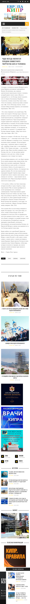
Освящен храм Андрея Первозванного (15, 343)
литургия (22, 258)
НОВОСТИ (15, 28)
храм (9, 258)
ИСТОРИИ (11, 475)
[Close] (7, 569)
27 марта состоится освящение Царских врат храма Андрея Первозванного (15, 309)
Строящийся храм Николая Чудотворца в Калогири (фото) (15, 377)
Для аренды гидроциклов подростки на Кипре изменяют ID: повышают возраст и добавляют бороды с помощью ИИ (18, 490)
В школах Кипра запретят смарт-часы (22, 585)
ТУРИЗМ (12, 380)
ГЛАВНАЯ (7, 28)
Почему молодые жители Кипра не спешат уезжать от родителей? (18, 481)
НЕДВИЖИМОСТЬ (19, 599)
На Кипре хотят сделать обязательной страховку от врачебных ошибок (21, 576)
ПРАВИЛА (18, 588)
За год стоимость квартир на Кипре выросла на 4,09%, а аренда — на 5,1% (21, 595)
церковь (15, 258)
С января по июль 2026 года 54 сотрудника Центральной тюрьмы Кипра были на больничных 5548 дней (18, 501)
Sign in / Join (5, 1)
